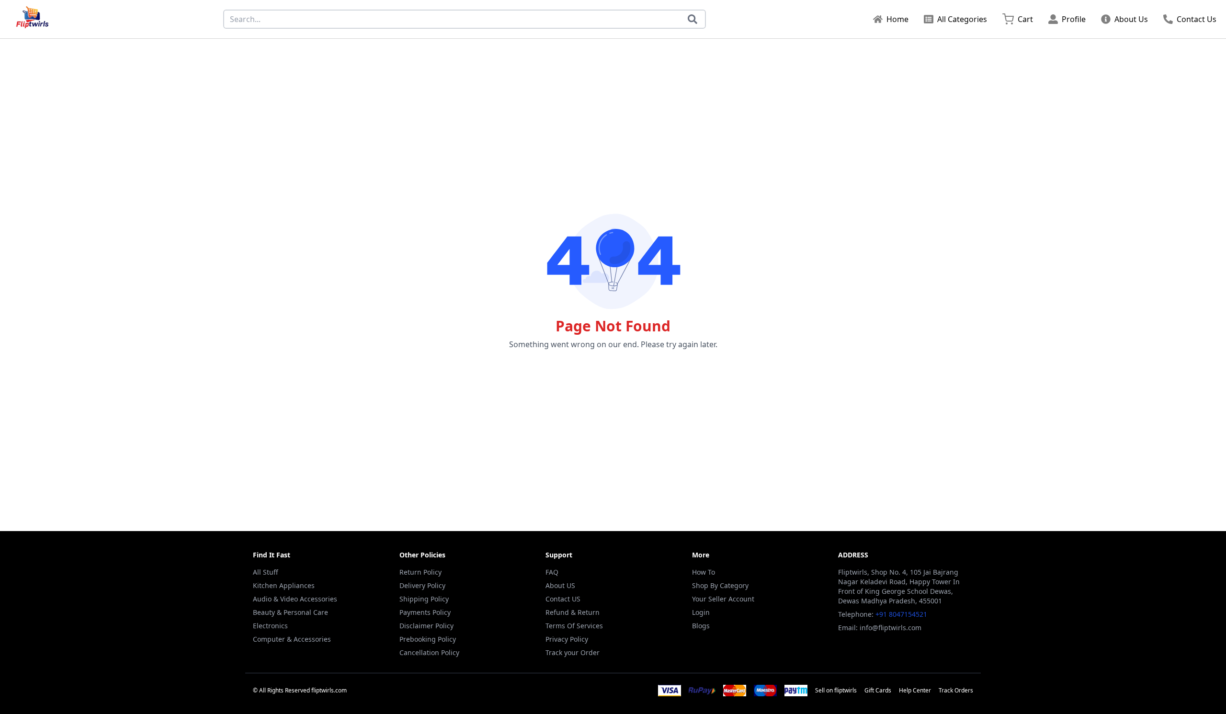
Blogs (701, 625)
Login (701, 612)
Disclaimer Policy (426, 625)
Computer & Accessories (292, 639)
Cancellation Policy (429, 652)
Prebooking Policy (427, 639)
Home (897, 19)
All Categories (962, 19)
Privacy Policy (566, 639)
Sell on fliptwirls (836, 690)
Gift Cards (877, 690)
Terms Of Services (574, 625)
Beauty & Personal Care (290, 612)
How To (703, 572)
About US (560, 585)
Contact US (562, 598)
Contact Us (1196, 19)
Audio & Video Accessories (295, 598)
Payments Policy (425, 612)
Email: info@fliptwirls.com (879, 627)
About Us (1131, 19)
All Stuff (265, 572)
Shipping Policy (424, 598)
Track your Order (572, 652)
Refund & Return (572, 612)
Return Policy (420, 572)
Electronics (270, 625)
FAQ (551, 572)
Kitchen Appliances (284, 585)
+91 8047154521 (901, 614)
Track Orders (956, 690)
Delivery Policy (422, 585)
